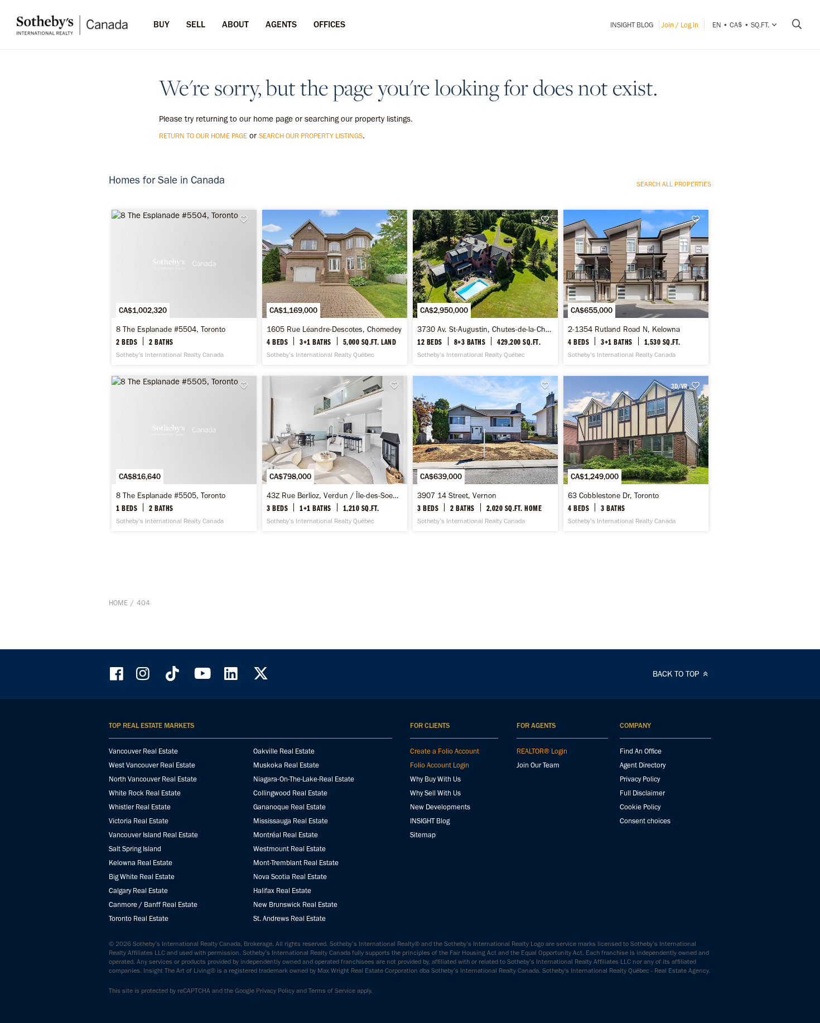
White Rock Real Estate (145, 793)
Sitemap (423, 835)
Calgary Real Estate (138, 890)
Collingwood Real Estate (290, 793)
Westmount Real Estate (289, 849)
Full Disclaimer (642, 793)
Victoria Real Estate (138, 821)
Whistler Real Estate (140, 807)
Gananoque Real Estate (289, 807)
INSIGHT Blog (631, 25)
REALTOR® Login (542, 751)
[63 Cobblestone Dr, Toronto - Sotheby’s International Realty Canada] (635, 453)
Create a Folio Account (444, 751)
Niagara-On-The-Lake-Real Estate (303, 779)
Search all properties (673, 184)
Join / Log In (680, 25)
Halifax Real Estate (282, 890)
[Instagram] (144, 673)
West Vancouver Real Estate (152, 765)
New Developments (440, 807)
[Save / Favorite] (246, 219)
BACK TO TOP (677, 674)
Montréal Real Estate (285, 835)
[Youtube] (202, 673)
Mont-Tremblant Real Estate (296, 862)
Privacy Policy (640, 779)
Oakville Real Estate (284, 751)
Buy (161, 24)
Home (118, 603)
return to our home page (203, 136)
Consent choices (645, 821)
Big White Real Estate (142, 876)
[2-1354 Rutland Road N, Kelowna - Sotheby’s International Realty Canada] (635, 287)
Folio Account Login (439, 765)
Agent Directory (642, 765)
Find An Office (641, 751)
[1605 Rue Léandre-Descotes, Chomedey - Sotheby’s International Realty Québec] (334, 287)
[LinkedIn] (231, 673)
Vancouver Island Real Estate (153, 835)
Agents (281, 24)
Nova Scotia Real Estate (290, 876)
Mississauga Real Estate (290, 821)
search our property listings (311, 136)
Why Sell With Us (435, 793)
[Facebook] (118, 673)
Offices (329, 24)
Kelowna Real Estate (140, 862)
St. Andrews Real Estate (289, 918)
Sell (195, 24)
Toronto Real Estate (138, 918)
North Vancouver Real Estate (153, 779)
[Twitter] (260, 673)
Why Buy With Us (435, 779)
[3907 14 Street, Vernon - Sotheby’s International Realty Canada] (485, 453)
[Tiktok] (172, 673)
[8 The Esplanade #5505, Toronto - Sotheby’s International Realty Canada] (184, 453)
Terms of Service (331, 991)
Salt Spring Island (135, 849)
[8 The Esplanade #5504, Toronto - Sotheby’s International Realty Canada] (184, 287)
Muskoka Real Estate (286, 765)
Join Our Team (538, 765)
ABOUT (235, 24)
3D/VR (679, 386)
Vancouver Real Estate (143, 751)
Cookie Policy (640, 807)
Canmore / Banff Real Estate (153, 904)
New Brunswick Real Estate (295, 904)
